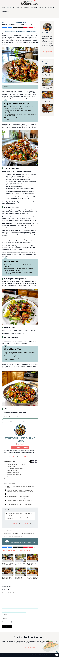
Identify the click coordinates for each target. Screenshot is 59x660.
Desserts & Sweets (34, 7)
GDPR (40, 654)
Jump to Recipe (10, 31)
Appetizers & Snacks (44, 7)
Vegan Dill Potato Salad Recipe (47, 88)
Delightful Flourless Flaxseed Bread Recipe (7, 578)
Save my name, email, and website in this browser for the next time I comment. (20, 621)
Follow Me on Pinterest (29, 647)
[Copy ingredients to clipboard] (15, 461)
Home (3, 7)
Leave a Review (31, 31)
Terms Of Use (49, 654)
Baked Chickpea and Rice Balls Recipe (47, 101)
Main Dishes (8, 7)
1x (31, 461)
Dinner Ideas (26, 7)
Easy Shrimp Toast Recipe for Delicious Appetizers (32, 578)
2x (33, 461)
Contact (52, 7)
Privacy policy (35, 654)
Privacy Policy (5, 11)
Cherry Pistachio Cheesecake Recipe (19, 578)
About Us (43, 654)
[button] (3, 16)
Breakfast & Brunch (17, 7)
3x (35, 461)
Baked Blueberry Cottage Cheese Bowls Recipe (7, 564)
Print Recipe (21, 31)
